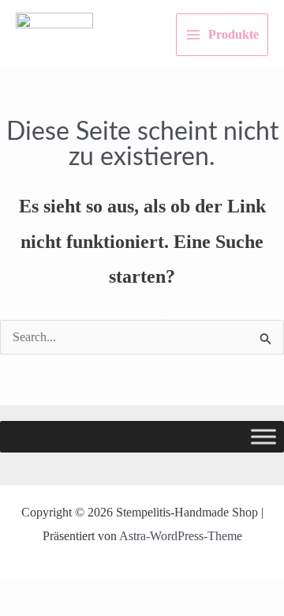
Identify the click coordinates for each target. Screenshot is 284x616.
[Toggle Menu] (263, 436)
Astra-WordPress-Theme (180, 536)
